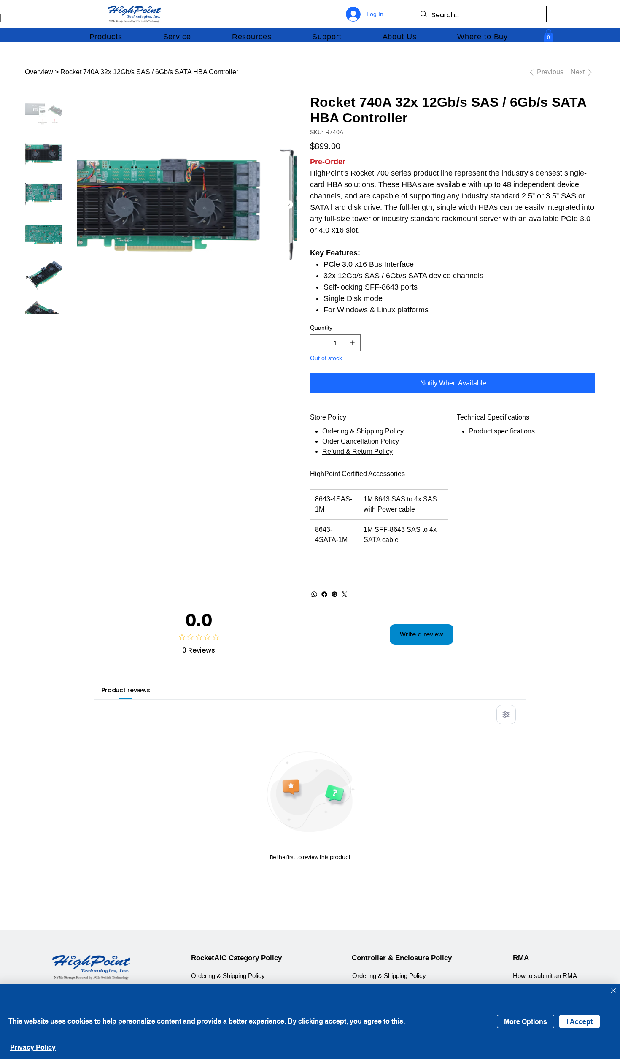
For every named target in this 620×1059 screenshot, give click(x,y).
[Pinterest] (334, 594)
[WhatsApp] (314, 594)
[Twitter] (344, 594)
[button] (105, 36)
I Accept (579, 1022)
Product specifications (502, 431)
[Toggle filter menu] (506, 714)
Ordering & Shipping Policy (363, 431)
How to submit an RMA (545, 975)
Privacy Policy (33, 1047)
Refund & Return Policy (357, 451)
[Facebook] (324, 594)
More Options (525, 1022)
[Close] (613, 991)
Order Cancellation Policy (360, 441)
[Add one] (352, 342)
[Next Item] (289, 204)
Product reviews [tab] (126, 690)
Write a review (421, 634)
